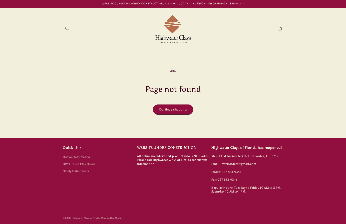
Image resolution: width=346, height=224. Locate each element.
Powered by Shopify (112, 218)
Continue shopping (173, 109)
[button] (67, 28)
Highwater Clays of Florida (86, 218)
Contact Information (76, 157)
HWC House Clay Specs (79, 164)
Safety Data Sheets (76, 171)
